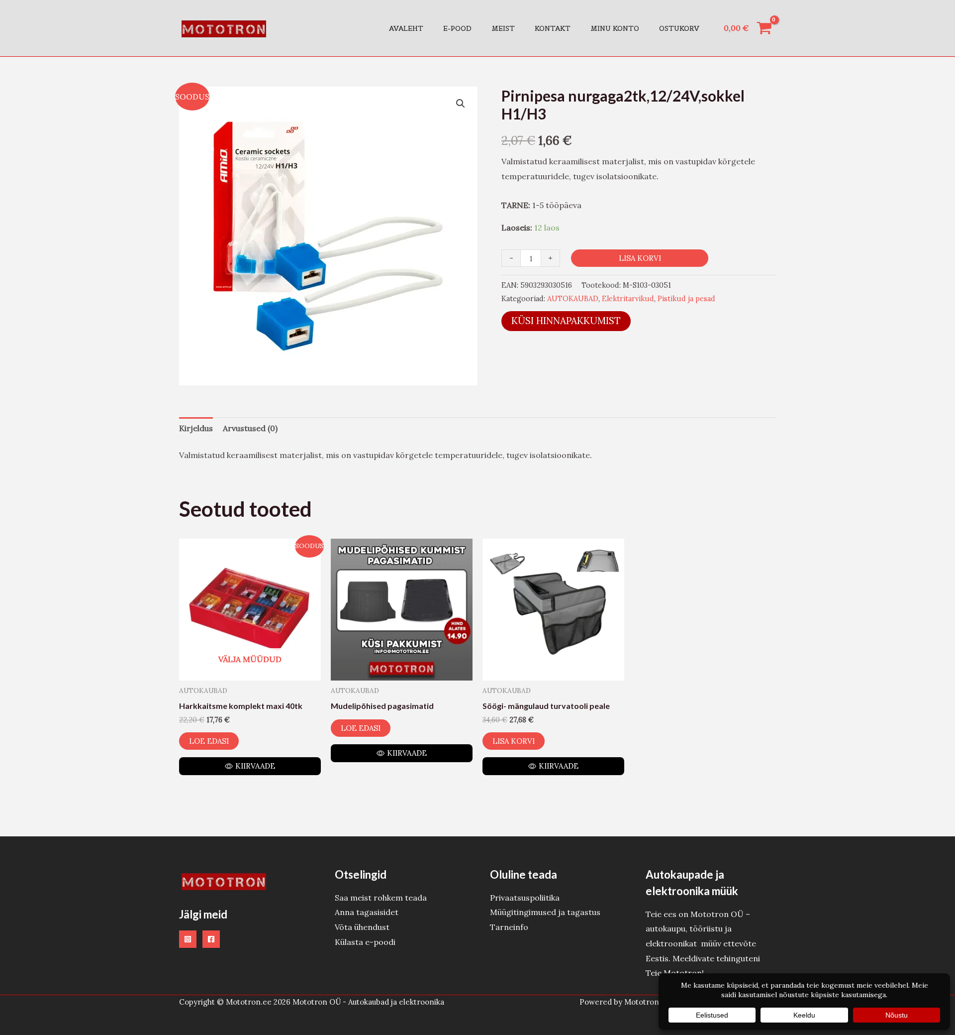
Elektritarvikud (628, 298)
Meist (503, 28)
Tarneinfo (509, 927)
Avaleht (406, 28)
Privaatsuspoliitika (525, 898)
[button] (461, 104)
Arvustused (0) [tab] (250, 428)
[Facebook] (211, 939)
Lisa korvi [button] (513, 741)
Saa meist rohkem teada (381, 898)
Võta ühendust (362, 927)
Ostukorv (679, 28)
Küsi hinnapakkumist (566, 321)
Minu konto (614, 28)
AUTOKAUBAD (572, 298)
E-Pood (457, 28)
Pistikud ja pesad (686, 298)
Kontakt (553, 28)
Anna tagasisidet (366, 912)
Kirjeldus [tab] (196, 428)
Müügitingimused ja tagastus (545, 912)
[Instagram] (187, 939)
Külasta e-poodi (365, 942)
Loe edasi (209, 741)
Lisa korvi (640, 258)
